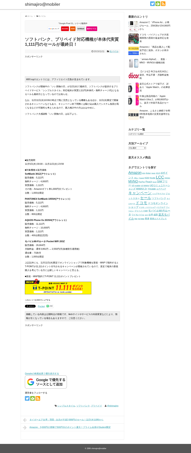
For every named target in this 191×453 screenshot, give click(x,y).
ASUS (158, 173)
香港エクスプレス (158, 219)
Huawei (141, 178)
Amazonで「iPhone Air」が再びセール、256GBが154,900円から (155, 25)
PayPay (142, 182)
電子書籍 (141, 219)
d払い (136, 178)
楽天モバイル (91, 29)
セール (145, 198)
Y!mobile (152, 189)
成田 (155, 214)
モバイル (113, 51)
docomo (65, 29)
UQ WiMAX (145, 186)
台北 (146, 215)
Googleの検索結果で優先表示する (42, 373)
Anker (148, 173)
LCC (160, 177)
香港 (147, 218)
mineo (167, 178)
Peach (149, 182)
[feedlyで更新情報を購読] (157, 3)
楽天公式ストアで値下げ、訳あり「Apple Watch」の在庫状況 (155, 87)
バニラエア (160, 207)
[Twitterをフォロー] (152, 3)
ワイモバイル (138, 214)
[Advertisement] (76, 64)
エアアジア (161, 189)
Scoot (154, 182)
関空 (136, 219)
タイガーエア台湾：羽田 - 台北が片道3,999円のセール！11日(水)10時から (66, 419)
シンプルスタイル (66, 406)
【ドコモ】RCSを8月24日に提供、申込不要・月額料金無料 (154, 74)
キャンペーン (140, 193)
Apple (153, 173)
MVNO (133, 181)
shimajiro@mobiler (42, 4)
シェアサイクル (158, 194)
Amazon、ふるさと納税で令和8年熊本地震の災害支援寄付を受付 (155, 114)
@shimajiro (112, 406)
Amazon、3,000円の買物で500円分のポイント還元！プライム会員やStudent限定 (70, 427)
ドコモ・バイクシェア (147, 207)
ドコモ (141, 203)
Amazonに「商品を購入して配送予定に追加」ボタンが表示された (155, 50)
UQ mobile (136, 186)
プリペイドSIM (141, 211)
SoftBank (80, 29)
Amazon (135, 172)
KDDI (73, 29)
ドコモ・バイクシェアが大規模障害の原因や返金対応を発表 (154, 38)
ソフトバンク (83, 406)
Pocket (41, 306)
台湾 (150, 214)
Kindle (152, 178)
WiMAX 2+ (141, 188)
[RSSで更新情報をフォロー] (163, 3)
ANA (143, 173)
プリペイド (96, 406)
